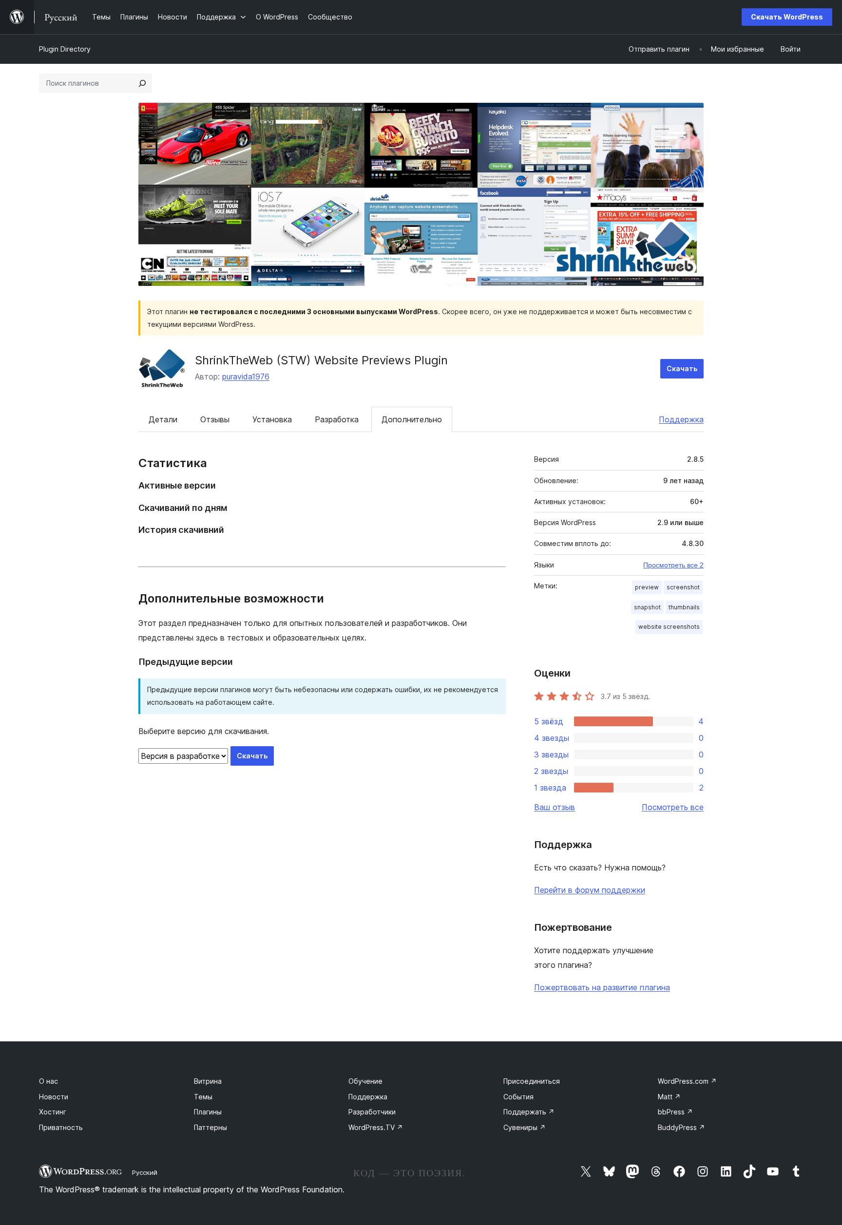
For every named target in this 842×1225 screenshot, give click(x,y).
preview (647, 587)
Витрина (208, 1081)
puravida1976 (245, 376)
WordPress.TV (375, 1127)
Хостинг (52, 1112)
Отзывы (215, 419)
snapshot (647, 607)
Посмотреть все (673, 807)
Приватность (61, 1127)
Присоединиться (531, 1081)
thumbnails (684, 607)
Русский (144, 1172)
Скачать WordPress (787, 17)
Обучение (365, 1081)
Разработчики (372, 1112)
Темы (203, 1097)
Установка (272, 419)
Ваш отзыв (554, 807)
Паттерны (210, 1127)
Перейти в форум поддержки (589, 890)
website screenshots (669, 626)
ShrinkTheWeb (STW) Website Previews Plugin (321, 360)
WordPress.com (687, 1081)
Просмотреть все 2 (673, 565)
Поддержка (681, 419)
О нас (48, 1081)
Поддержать (529, 1112)
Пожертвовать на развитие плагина (602, 987)
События (518, 1097)
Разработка (337, 419)
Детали (163, 419)
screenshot (683, 587)
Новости (53, 1097)
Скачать (682, 368)
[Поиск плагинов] (142, 83)
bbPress (675, 1112)
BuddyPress (681, 1127)
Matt (669, 1097)
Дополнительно (412, 419)
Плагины (208, 1112)
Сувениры (524, 1127)
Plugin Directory (65, 49)
